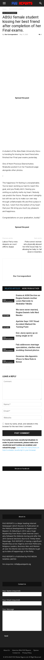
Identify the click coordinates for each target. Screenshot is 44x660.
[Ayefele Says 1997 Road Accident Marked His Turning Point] (8, 324)
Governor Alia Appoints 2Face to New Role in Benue (27, 359)
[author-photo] (22, 273)
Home (4, 9)
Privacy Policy (27, 653)
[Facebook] (7, 103)
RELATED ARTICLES (12, 288)
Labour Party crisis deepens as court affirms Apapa (10, 244)
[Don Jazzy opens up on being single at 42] (8, 336)
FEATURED (6, 315)
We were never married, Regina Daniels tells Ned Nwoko (27, 312)
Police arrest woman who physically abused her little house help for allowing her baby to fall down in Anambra (32, 247)
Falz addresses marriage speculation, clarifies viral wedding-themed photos (28, 347)
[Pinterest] (26, 103)
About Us (7, 650)
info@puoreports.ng (22, 564)
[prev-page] (4, 368)
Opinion (36, 650)
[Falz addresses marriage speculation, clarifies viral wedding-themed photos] (8, 347)
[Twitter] (17, 103)
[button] (4, 3)
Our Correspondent (11, 34)
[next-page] (7, 368)
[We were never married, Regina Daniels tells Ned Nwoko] (8, 312)
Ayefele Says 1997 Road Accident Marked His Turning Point (27, 324)
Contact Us (16, 653)
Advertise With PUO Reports (21, 650)
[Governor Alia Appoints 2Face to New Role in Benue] (8, 359)
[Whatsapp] (36, 103)
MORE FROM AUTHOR (30, 288)
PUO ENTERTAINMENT (16, 9)
